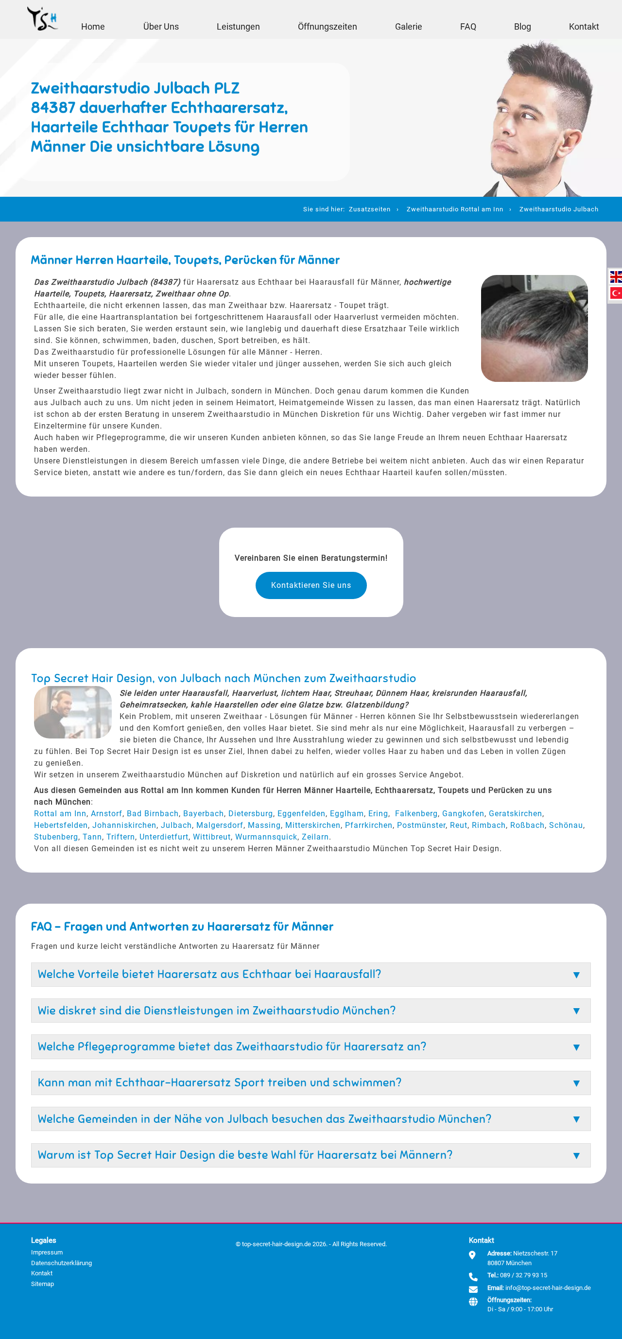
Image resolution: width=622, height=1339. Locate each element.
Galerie (408, 27)
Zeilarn (315, 836)
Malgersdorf (219, 825)
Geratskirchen (515, 813)
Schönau (566, 825)
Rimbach (489, 825)
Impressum (47, 1252)
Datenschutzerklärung (61, 1263)
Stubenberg (56, 836)
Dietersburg (250, 813)
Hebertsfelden (61, 825)
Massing (264, 825)
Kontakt (584, 27)
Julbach (176, 825)
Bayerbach (203, 813)
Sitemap (42, 1284)
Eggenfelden (301, 813)
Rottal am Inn (60, 813)
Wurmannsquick (266, 836)
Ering (378, 813)
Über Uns (161, 27)
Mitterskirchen (313, 825)
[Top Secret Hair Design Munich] (42, 19)
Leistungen (238, 27)
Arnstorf (106, 813)
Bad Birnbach (153, 813)
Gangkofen (463, 813)
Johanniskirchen (124, 825)
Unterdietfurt (164, 836)
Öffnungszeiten (327, 27)
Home (93, 27)
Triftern (120, 836)
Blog (522, 27)
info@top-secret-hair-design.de (548, 1287)
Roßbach (527, 825)
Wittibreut (212, 836)
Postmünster (421, 825)
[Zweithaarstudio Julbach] (616, 277)
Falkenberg (416, 813)
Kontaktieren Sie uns (311, 585)
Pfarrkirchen (369, 825)
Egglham (347, 813)
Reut (458, 825)
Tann (92, 836)
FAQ (468, 27)
